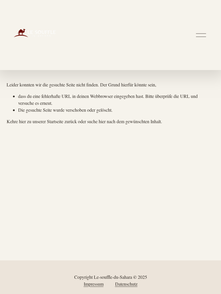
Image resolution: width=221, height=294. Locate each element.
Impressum (94, 284)
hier (22, 121)
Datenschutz (126, 284)
